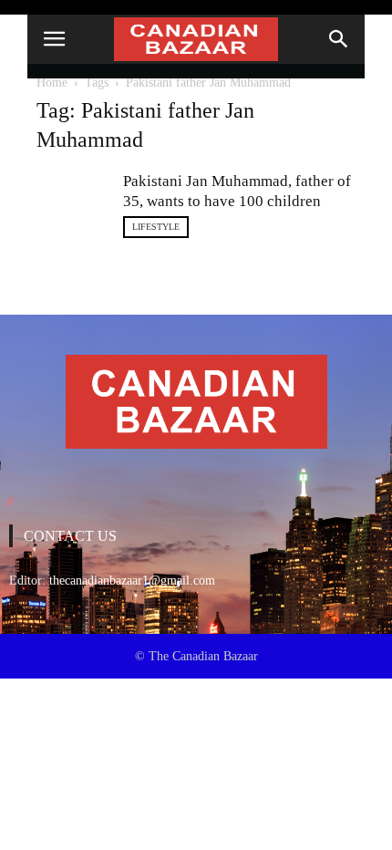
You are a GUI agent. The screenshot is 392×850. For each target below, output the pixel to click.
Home (51, 82)
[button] (339, 39)
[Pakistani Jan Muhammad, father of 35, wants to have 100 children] (72, 196)
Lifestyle (156, 227)
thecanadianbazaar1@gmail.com (132, 580)
